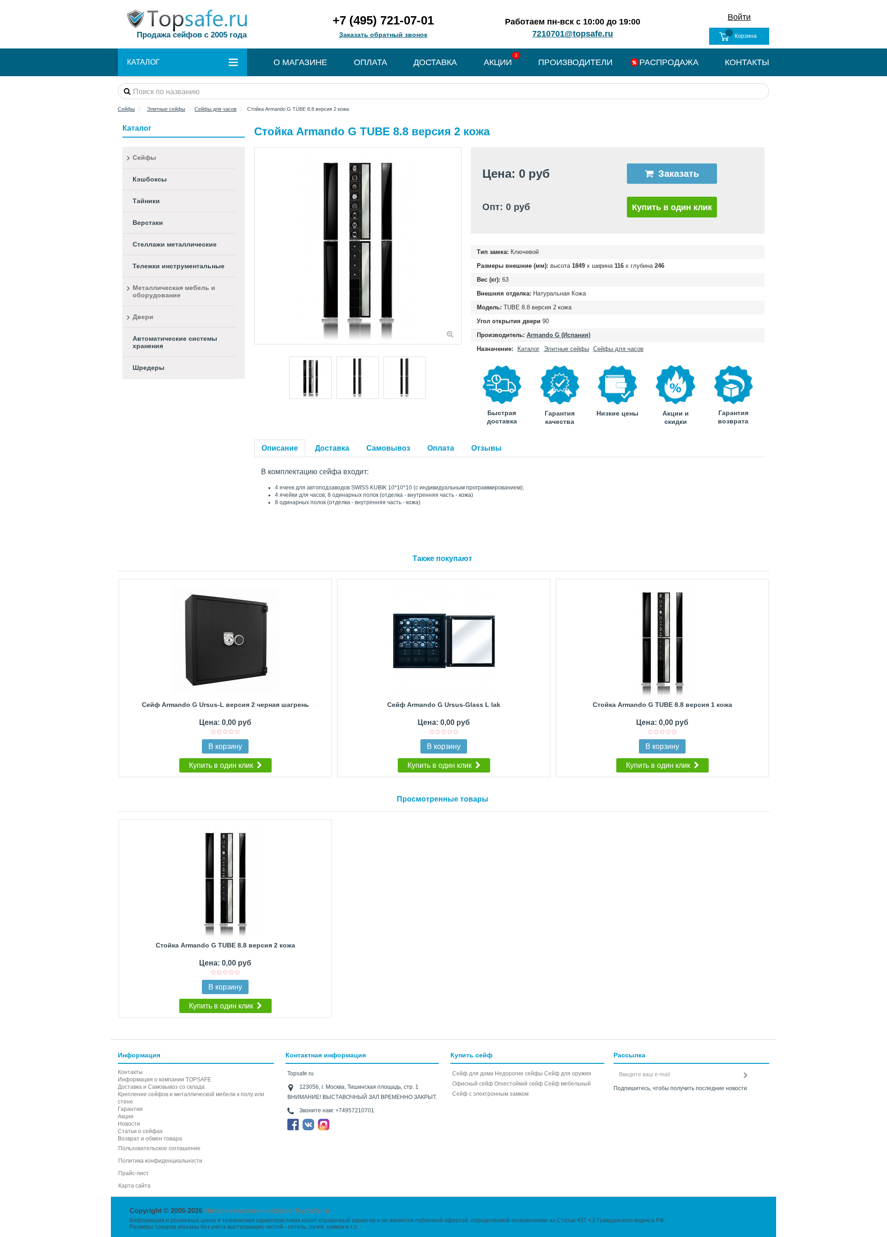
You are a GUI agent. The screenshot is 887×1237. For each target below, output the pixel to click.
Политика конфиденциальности (160, 1161)
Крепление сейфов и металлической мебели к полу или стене (191, 1098)
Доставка (332, 448)
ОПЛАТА (370, 62)
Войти (739, 17)
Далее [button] (456, 246)
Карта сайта (134, 1186)
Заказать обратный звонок (383, 34)
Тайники (146, 201)
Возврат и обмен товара (150, 1138)
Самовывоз (388, 448)
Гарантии (130, 1109)
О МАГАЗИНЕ (300, 62)
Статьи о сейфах (140, 1131)
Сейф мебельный (567, 1083)
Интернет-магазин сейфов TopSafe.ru (266, 1210)
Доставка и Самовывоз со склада (161, 1087)
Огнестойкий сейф (518, 1083)
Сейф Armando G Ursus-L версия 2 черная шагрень (225, 704)
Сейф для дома (472, 1073)
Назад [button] (259, 246)
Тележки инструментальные (179, 266)
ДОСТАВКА (435, 62)
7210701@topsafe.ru (572, 33)
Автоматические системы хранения (175, 342)
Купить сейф (471, 1055)
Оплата (440, 448)
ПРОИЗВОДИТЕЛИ (575, 62)
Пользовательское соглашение (159, 1148)
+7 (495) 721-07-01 (383, 20)
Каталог (528, 348)
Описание (279, 448)
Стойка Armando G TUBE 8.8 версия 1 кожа (662, 704)
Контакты (130, 1072)
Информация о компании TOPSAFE (164, 1079)
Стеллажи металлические (175, 244)
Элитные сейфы (566, 348)
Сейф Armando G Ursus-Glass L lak (443, 704)
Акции (126, 1116)
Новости (129, 1124)
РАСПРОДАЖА (669, 62)
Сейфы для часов (618, 348)
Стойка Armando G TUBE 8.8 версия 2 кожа (225, 945)
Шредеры (148, 367)
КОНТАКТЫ (747, 62)
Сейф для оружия (567, 1073)
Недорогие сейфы (519, 1073)
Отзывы (486, 448)
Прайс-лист (133, 1173)
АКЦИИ (498, 62)
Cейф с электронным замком (490, 1094)
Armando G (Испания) (558, 335)
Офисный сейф (472, 1083)
